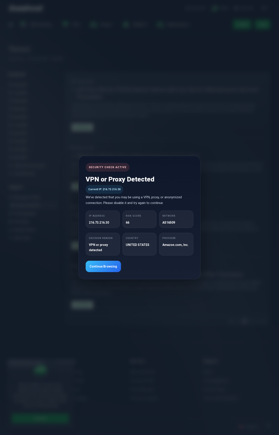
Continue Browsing (103, 266)
